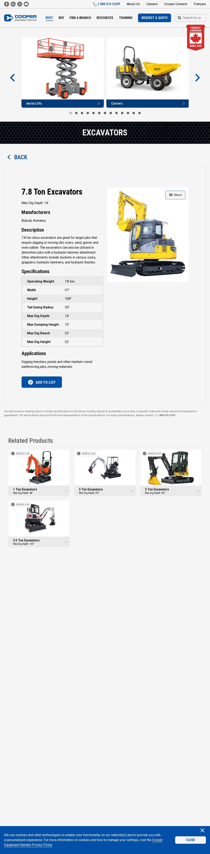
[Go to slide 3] (82, 113)
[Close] (202, 831)
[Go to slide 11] (128, 113)
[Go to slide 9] (116, 113)
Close (190, 840)
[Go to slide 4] (88, 113)
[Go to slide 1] (70, 113)
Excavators (104, 132)
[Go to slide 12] (133, 113)
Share (177, 195)
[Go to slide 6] (99, 113)
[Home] (20, 17)
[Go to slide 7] (105, 113)
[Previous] (12, 78)
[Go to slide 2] (76, 113)
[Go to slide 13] (139, 113)
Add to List (45, 382)
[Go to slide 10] (122, 113)
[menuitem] (49, 18)
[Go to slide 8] (111, 113)
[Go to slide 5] (93, 113)
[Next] (197, 78)
